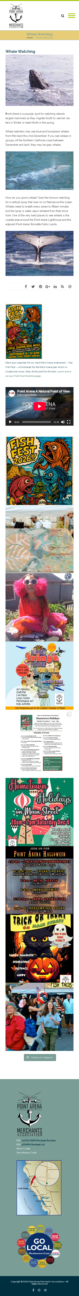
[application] (39, 406)
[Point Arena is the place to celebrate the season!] (39, 812)
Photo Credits (23, 1148)
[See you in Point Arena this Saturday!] (39, 539)
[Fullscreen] (69, 422)
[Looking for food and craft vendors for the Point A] (39, 1017)
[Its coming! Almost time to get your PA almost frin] (39, 607)
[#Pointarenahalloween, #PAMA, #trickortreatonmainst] (39, 948)
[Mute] (63, 422)
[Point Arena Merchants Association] (17, 15)
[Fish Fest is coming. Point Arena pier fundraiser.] (39, 471)
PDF (19, 1140)
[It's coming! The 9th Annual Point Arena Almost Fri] (39, 675)
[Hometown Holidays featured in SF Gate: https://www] (39, 744)
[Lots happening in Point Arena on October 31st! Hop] (39, 880)
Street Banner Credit (26, 1152)
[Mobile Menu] (71, 15)
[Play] (10, 422)
